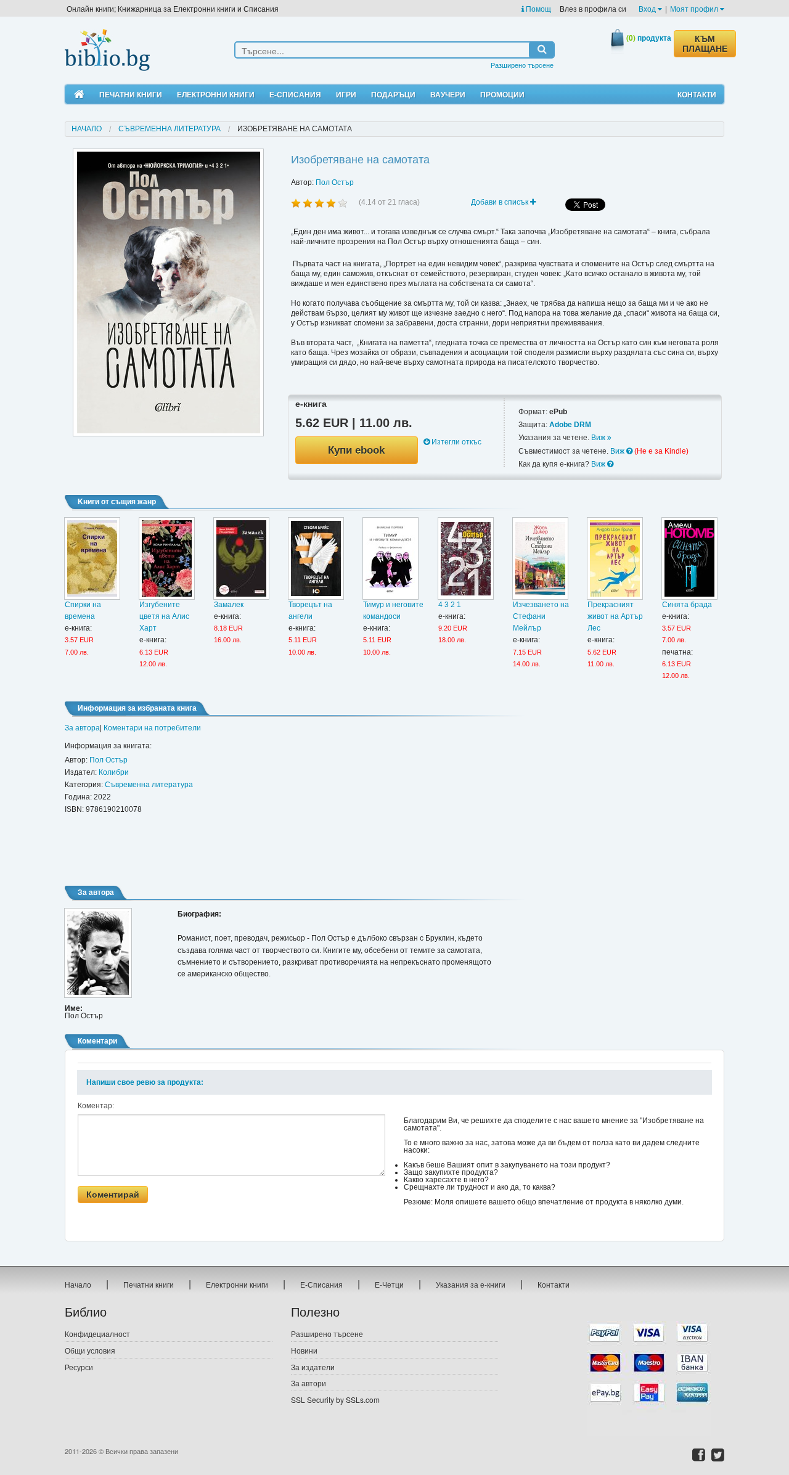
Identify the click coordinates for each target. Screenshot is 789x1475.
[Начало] (79, 94)
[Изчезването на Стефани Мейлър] (540, 558)
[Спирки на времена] (92, 558)
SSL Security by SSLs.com (335, 1399)
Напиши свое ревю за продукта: (144, 1082)
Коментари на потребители (152, 728)
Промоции (502, 94)
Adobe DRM (570, 424)
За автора (82, 728)
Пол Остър (335, 182)
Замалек (228, 604)
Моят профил (695, 8)
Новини (304, 1350)
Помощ (537, 8)
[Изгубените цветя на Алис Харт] (166, 558)
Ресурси (79, 1367)
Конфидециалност (97, 1333)
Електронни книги (216, 94)
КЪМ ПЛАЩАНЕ (704, 44)
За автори (308, 1383)
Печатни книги (130, 94)
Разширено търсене (522, 65)
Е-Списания (295, 94)
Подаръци (393, 94)
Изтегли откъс (455, 442)
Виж (599, 437)
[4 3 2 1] (465, 558)
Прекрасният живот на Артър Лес (615, 616)
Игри (346, 94)
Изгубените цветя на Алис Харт (164, 616)
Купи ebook (356, 450)
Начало (87, 129)
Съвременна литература (169, 129)
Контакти (696, 94)
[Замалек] (241, 558)
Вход (648, 8)
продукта (648, 37)
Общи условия (90, 1350)
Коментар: (96, 1105)
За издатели (313, 1367)
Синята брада (687, 604)
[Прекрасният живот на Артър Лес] (614, 558)
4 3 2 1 (449, 604)
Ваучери (447, 94)
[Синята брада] (689, 558)
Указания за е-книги (470, 1284)
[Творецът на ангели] (315, 558)
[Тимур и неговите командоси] (390, 558)
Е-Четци (389, 1284)
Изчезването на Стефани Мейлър (541, 616)
